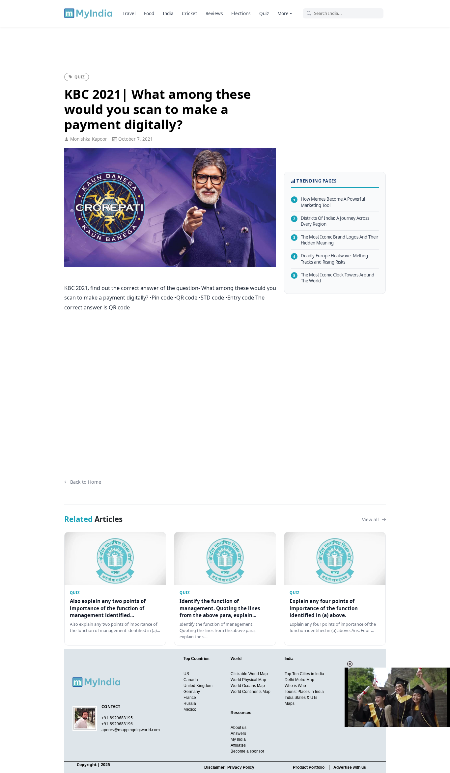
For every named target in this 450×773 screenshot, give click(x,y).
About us (238, 727)
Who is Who (295, 685)
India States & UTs (301, 697)
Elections (241, 13)
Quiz (264, 13)
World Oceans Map (248, 685)
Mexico (189, 709)
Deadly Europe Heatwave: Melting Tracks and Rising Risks (330, 259)
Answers (238, 733)
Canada (190, 679)
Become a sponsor (247, 751)
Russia (189, 703)
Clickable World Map (249, 674)
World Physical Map (248, 679)
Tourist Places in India (304, 691)
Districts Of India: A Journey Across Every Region (331, 221)
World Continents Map (250, 691)
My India (238, 739)
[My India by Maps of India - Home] (88, 13)
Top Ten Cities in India (304, 674)
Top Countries (196, 658)
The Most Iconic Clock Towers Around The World (333, 278)
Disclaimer (214, 767)
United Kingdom (197, 685)
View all (371, 519)
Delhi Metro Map (299, 679)
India (168, 13)
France (189, 697)
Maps (290, 703)
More (283, 13)
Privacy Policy (240, 767)
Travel (129, 13)
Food (149, 13)
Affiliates (238, 745)
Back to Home (85, 482)
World (236, 658)
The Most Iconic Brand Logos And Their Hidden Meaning (335, 240)
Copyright (87, 764)
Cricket (189, 13)
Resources (241, 712)
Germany (191, 691)
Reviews (214, 13)
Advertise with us (349, 767)
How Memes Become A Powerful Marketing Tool (329, 202)
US (186, 674)
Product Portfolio (308, 767)
